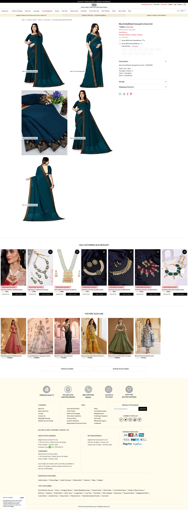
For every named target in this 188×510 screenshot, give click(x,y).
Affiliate (170, 4)
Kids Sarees (118, 493)
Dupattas (49, 493)
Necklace (87, 480)
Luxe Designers (47, 11)
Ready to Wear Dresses (136, 490)
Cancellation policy (100, 411)
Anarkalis (83, 11)
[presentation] (6, 271)
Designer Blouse (66, 490)
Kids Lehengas (107, 493)
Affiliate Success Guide (45, 421)
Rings (94, 480)
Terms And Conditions (74, 416)
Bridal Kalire (58, 493)
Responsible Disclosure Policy (77, 423)
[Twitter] (126, 420)
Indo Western (106, 11)
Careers (40, 413)
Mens (114, 11)
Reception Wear (129, 493)
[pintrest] (139, 420)
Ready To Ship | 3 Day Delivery (156, 15)
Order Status (71, 411)
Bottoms (41, 493)
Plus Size (65, 11)
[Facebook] (121, 420)
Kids (129, 11)
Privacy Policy (71, 418)
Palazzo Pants (96, 490)
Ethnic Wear (107, 490)
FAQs (96, 408)
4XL (124, 53)
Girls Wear (97, 493)
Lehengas (36, 11)
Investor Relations (73, 421)
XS (124, 49)
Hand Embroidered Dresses (91, 496)
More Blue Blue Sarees (121, 369)
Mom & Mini (122, 11)
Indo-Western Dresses (45, 490)
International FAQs (73, 408)
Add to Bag (19, 294)
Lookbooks (97, 423)
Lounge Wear (78, 493)
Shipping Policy (99, 413)
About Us (41, 408)
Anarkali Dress (53, 496)
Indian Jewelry (42, 480)
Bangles (100, 480)
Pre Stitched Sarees (119, 490)
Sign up (180, 4)
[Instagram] (130, 420)
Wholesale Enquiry (100, 421)
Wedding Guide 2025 (146, 4)
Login (175, 4)
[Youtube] (135, 420)
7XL (144, 53)
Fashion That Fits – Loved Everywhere (94, 15)
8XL (150, 53)
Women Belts (77, 480)
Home (23, 19)
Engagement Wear (142, 493)
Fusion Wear (42, 496)
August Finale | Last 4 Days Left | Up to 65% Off (31, 15)
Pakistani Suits (75, 496)
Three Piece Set (94, 11)
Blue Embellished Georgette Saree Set (62, 19)
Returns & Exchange (73, 413)
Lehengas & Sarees (31, 19)
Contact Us (41, 416)
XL (145, 49)
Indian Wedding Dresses (82, 490)
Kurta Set (28, 11)
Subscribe (142, 409)
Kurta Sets (105, 496)
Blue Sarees (47, 19)
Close (22, 497)
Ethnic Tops (68, 493)
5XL (131, 53)
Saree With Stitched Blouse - (131, 43)
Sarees (57, 11)
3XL (158, 49)
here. (12, 506)
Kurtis (57, 490)
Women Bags (54, 480)
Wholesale (164, 4)
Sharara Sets (74, 11)
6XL (137, 53)
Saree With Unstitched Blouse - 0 (133, 40)
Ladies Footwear (65, 480)
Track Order (156, 4)
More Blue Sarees (67, 369)
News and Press (43, 411)
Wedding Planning (44, 418)
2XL (152, 49)
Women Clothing (17, 11)
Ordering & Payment (100, 416)
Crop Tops (88, 493)
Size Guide (135, 46)
